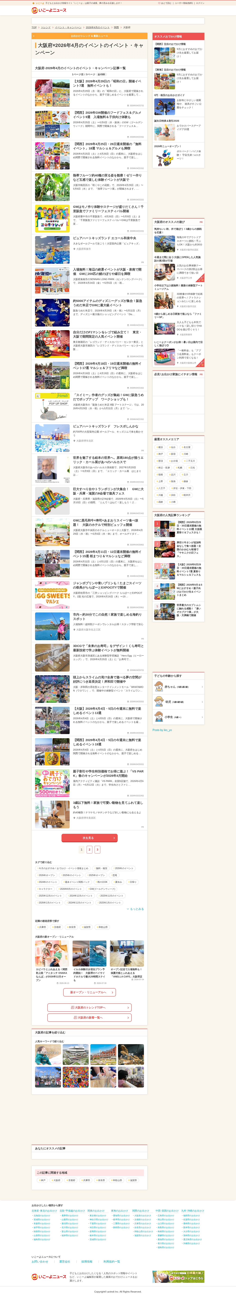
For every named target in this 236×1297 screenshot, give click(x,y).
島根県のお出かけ (166, 1231)
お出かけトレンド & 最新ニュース (89, 35)
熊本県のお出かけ (191, 1227)
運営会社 (64, 1261)
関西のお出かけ (140, 1210)
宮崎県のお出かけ (191, 1235)
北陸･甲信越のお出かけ (72, 1210)
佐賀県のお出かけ (191, 1219)
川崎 (186, 454)
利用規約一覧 (111, 1261)
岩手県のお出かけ (42, 1227)
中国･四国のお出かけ (167, 1210)
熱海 (173, 481)
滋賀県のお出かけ (142, 1235)
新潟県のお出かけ (70, 1223)
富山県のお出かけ (70, 1231)
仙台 (173, 447)
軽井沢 (187, 495)
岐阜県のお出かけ (121, 1219)
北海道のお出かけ (42, 1215)
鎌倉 (186, 481)
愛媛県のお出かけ (166, 1235)
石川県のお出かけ (70, 1227)
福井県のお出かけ (70, 1235)
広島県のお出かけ (166, 1215)
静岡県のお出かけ (121, 1227)
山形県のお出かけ (42, 1235)
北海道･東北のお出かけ (44, 1210)
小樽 (173, 502)
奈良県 (101, 1180)
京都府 (71, 1180)
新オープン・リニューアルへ (88, 992)
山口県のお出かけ (166, 1223)
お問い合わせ (40, 1261)
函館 (160, 502)
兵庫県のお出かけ (142, 1223)
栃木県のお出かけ (98, 1235)
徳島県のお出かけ (166, 1247)
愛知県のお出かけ (121, 1215)
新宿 (173, 454)
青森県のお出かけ (42, 1223)
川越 (160, 495)
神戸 (43, 1180)
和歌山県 (117, 1180)
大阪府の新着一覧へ (90, 1017)
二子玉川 (190, 461)
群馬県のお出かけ (98, 1231)
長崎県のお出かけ (191, 1223)
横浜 (160, 447)
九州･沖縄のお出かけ (192, 1210)
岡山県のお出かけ (166, 1219)
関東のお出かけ (96, 1210)
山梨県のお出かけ (70, 1219)
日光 (192, 467)
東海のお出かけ (119, 1210)
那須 (160, 461)
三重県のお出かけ (121, 1223)
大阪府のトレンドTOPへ (90, 1007)
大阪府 (57, 1180)
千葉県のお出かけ (98, 1223)
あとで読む (166, 3)
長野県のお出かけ (70, 1215)
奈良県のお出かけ (142, 1227)
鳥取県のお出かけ (166, 1227)
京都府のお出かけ (142, 1219)
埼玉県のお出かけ (98, 1227)
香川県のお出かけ (166, 1243)
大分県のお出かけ (191, 1231)
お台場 (174, 461)
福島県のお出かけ (42, 1239)
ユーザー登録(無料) (184, 3)
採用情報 (86, 1261)
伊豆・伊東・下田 (182, 488)
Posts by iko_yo (162, 730)
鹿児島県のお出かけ (192, 1239)
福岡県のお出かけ (191, 1215)
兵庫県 (86, 1180)
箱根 (160, 474)
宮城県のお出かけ (42, 1219)
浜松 (173, 495)
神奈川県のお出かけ (99, 1219)
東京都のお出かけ (98, 1215)
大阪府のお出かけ (142, 1215)
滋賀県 (133, 1180)
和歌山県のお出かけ (143, 1231)
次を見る (88, 837)
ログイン (200, 3)
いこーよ (40, 3)
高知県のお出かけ (166, 1239)
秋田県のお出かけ (42, 1231)
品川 (173, 474)
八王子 (161, 488)
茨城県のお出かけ (98, 1239)
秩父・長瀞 (164, 467)
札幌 (180, 467)
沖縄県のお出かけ (191, 1243)
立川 (186, 474)
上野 (160, 481)
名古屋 (187, 447)
